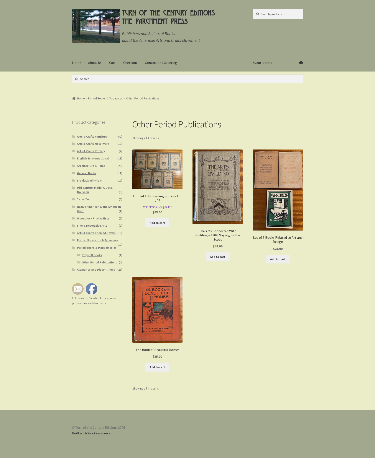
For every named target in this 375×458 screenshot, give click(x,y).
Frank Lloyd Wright (89, 180)
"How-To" (83, 199)
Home (76, 62)
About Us (95, 62)
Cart (112, 62)
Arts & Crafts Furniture (92, 136)
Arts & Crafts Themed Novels (96, 233)
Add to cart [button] (157, 223)
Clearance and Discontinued (96, 269)
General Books (86, 173)
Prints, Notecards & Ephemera (97, 240)
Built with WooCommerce (91, 433)
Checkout (130, 62)
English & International (93, 158)
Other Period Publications (99, 262)
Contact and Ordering (161, 62)
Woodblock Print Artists (93, 218)
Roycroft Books (92, 255)
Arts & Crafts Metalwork (93, 144)
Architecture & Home (91, 166)
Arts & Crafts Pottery (91, 151)
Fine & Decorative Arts (92, 225)
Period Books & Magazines (105, 98)
